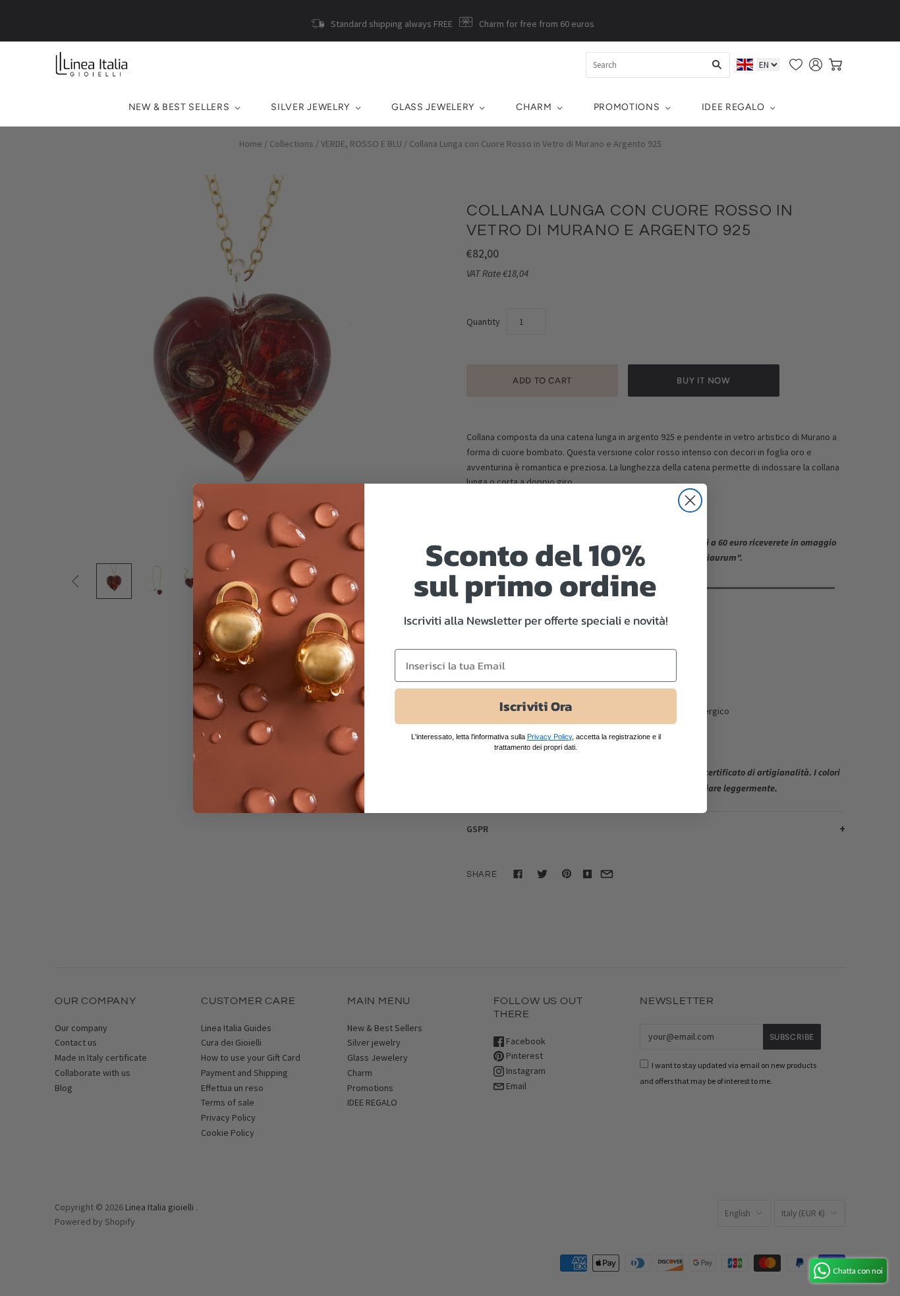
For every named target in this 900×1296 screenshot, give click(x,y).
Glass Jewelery (432, 107)
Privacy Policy (549, 737)
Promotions (627, 107)
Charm (534, 107)
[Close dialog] (690, 500)
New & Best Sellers (179, 107)
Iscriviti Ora (535, 706)
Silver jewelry (310, 107)
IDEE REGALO (733, 107)
